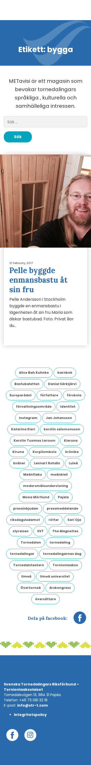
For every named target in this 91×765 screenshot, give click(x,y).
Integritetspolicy (30, 714)
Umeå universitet (55, 576)
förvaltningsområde (34, 406)
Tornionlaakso (65, 565)
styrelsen (21, 531)
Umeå (26, 576)
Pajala (63, 497)
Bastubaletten (26, 384)
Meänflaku (32, 474)
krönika (72, 452)
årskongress (60, 588)
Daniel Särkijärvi (62, 384)
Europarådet (21, 395)
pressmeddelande (62, 508)
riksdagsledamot (25, 520)
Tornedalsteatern (28, 565)
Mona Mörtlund (35, 497)
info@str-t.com (32, 705)
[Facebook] (80, 620)
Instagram (28, 418)
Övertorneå (30, 588)
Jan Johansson (59, 418)
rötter (54, 520)
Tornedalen (31, 542)
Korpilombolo (45, 452)
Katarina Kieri (23, 429)
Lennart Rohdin (47, 463)
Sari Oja (74, 520)
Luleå (73, 463)
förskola (74, 395)
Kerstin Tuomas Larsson (34, 440)
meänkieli (59, 474)
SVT (40, 531)
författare (49, 395)
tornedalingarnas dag (62, 554)
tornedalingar (22, 554)
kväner (19, 463)
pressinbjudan (25, 508)
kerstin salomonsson (62, 429)
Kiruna (18, 452)
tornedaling (60, 542)
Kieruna (71, 440)
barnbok (64, 372)
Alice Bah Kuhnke (34, 372)
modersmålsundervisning (45, 486)
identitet (67, 406)
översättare (45, 599)
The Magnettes (65, 531)
